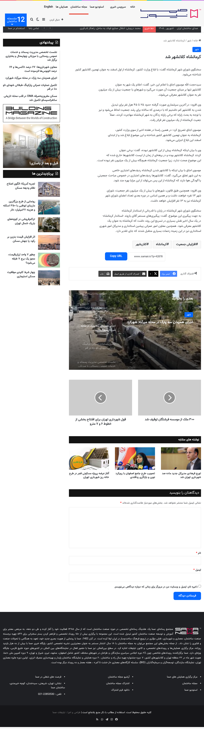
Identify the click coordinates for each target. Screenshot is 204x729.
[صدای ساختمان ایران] (170, 13)
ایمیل (197, 570)
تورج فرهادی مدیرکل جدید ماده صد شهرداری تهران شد (181, 475)
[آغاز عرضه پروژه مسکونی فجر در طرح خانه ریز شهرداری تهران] (89, 458)
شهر (189, 41)
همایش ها (62, 7)
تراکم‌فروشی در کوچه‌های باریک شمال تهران (21, 221)
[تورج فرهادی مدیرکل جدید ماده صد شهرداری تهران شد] (181, 458)
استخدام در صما (16, 28)
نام (198, 553)
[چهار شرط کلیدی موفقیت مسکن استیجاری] (49, 277)
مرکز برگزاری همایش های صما (182, 677)
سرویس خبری (118, 7)
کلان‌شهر (141, 244)
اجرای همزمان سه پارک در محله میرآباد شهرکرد (160, 322)
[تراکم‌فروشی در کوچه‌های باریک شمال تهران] (49, 224)
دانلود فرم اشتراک (120, 690)
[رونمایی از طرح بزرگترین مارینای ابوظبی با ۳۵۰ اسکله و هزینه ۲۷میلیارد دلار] (49, 207)
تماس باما (34, 28)
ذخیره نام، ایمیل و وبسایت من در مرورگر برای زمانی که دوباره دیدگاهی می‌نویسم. (156, 587)
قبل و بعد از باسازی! (43, 163)
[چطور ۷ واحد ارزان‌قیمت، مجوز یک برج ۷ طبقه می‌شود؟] (49, 260)
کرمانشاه (161, 244)
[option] (135, 330)
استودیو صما (97, 7)
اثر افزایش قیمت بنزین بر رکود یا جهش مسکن (21, 239)
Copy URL (116, 256)
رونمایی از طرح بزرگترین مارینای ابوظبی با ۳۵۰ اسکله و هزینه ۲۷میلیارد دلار (19, 205)
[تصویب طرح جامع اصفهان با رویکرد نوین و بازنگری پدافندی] (135, 458)
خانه (132, 7)
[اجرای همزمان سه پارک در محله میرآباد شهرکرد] (135, 330)
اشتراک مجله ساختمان (117, 683)
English (48, 7)
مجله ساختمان (79, 7)
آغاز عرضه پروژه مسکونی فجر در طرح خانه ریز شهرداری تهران (89, 475)
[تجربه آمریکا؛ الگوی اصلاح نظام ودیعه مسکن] (49, 189)
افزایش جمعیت (186, 244)
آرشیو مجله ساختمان (118, 677)
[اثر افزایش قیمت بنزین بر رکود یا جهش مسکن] (49, 242)
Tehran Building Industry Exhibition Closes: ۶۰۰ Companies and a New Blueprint (95, 28)
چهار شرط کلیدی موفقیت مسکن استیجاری (21, 274)
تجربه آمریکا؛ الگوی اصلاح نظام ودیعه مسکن (21, 186)
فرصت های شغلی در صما (48, 677)
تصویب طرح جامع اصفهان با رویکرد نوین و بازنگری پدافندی (135, 475)
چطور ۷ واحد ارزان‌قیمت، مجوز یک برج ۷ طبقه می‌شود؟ (21, 258)
